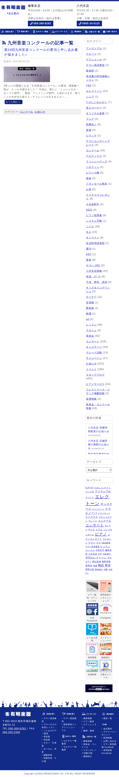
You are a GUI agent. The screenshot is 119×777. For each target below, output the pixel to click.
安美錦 (90, 302)
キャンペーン (94, 358)
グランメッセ (94, 59)
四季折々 (91, 124)
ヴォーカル (90, 550)
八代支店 (92, 554)
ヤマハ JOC (93, 265)
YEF (88, 85)
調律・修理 (88, 731)
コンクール (26, 111)
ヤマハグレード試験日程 (89, 751)
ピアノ (101, 534)
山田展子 (107, 554)
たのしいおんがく (96, 102)
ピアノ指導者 (94, 215)
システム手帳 (94, 221)
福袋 (88, 178)
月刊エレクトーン (96, 557)
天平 (100, 554)
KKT (88, 254)
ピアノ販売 (88, 721)
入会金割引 (92, 204)
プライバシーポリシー (108, 733)
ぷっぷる (89, 491)
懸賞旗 (90, 308)
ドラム (99, 529)
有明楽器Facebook (106, 751)
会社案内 (13, 13)
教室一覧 (107, 718)
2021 (89, 209)
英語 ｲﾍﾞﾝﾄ (93, 276)
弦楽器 (46, 740)
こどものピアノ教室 (49, 732)
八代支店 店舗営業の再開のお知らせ (98, 444)
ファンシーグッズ (96, 161)
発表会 (90, 336)
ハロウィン (92, 167)
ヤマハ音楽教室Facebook (108, 745)
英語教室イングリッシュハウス (69, 727)
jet (87, 319)
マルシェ (91, 330)
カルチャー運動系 (69, 742)
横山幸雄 (96, 561)
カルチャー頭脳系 (69, 748)
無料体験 (106, 561)
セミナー (91, 297)
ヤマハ (91, 542)
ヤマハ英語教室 (95, 65)
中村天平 (100, 550)
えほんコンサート (102, 488)
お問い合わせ (109, 741)
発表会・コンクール (89, 745)
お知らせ (40, 111)
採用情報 (91, 399)
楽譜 (88, 130)
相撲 (88, 313)
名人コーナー (94, 107)
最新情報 (87, 718)
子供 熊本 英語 (96, 282)
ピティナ (91, 135)
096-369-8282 (42, 23)
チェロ (91, 530)
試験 (106, 569)
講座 (88, 260)
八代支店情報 (94, 271)
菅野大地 (89, 569)
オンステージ (94, 347)
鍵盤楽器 (47, 755)
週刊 (88, 248)
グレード (92, 521)
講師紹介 (87, 756)
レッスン (91, 324)
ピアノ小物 (92, 172)
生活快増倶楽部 (95, 243)
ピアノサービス (95, 384)
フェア (90, 119)
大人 (88, 232)
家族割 (90, 70)
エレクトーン (94, 91)
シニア (90, 96)
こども (90, 226)
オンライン (92, 237)
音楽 (110, 569)
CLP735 (89, 488)
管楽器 (46, 736)
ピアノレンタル (89, 726)
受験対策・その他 (49, 759)
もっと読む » (13, 102)
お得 (88, 189)
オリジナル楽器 (95, 113)
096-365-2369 (11, 732)
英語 (108, 565)
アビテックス (94, 156)
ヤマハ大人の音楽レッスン (49, 725)
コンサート (92, 341)
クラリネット (104, 513)
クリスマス (91, 517)
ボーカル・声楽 (49, 750)
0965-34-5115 (91, 23)
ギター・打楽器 (49, 744)
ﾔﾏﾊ (87, 573)
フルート (91, 54)
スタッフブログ (95, 375)
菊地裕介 (99, 569)
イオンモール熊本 (96, 184)
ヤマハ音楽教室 (92, 547)
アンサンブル (94, 48)
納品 (101, 565)
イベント (91, 369)
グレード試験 (94, 352)
